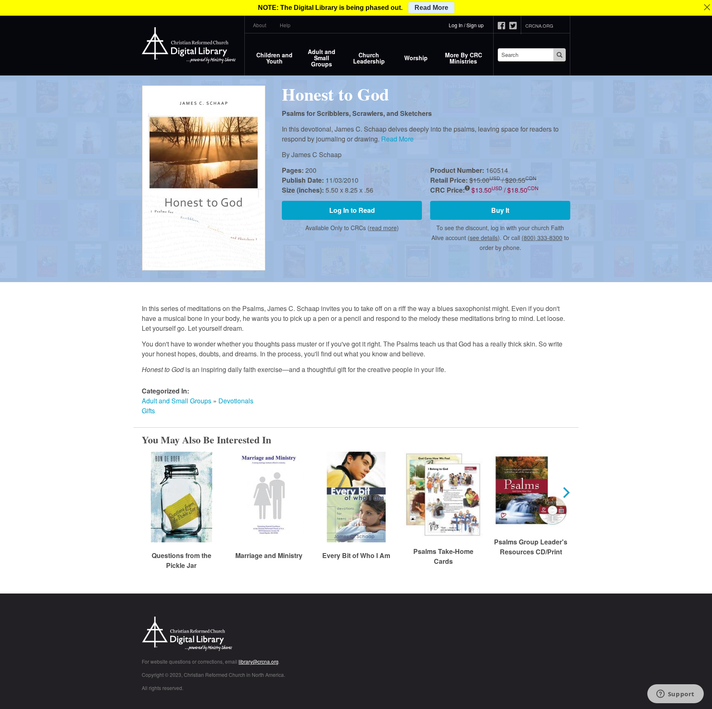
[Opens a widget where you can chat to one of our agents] (675, 694)
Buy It (500, 210)
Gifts (148, 410)
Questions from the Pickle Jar (181, 560)
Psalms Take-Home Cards (443, 556)
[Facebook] (503, 25)
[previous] (147, 492)
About (259, 24)
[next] (565, 492)
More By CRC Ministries (463, 58)
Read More (397, 139)
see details (484, 237)
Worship (416, 58)
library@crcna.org (259, 661)
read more (383, 228)
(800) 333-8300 (542, 237)
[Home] (189, 45)
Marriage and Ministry (268, 555)
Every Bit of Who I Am (356, 555)
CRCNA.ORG (539, 25)
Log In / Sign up (466, 24)
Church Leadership (369, 58)
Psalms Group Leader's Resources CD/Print (530, 546)
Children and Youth (274, 58)
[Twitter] (515, 25)
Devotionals (235, 400)
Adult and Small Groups (321, 57)
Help (285, 24)
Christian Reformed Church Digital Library (218, 634)
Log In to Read (352, 210)
